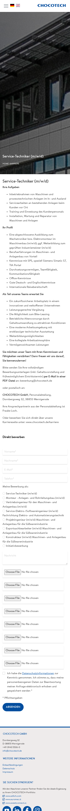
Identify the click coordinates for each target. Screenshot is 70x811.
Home (6, 164)
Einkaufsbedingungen (13, 765)
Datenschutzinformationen (38, 673)
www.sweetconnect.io (15, 803)
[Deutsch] (13, 5)
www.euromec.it (13, 799)
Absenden (13, 707)
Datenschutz (9, 769)
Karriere (14, 164)
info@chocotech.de (12, 751)
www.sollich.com (13, 796)
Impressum (8, 772)
